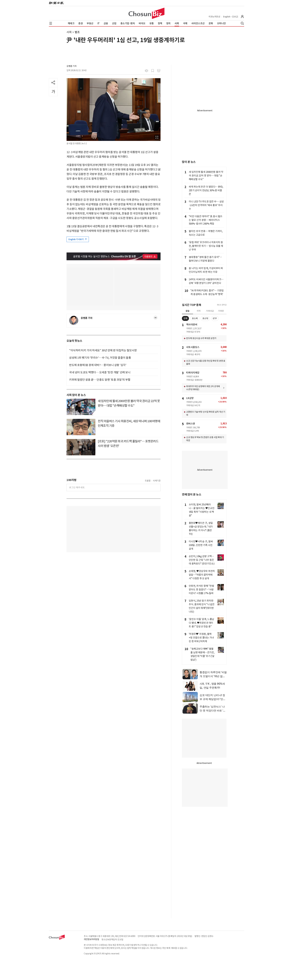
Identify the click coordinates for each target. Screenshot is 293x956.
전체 (185, 318)
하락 (199, 311)
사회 (69, 32)
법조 (77, 32)
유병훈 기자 (71, 66)
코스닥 (205, 318)
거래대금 (210, 311)
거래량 (221, 311)
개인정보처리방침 (91, 939)
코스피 (195, 318)
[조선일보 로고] (56, 3)
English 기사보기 (76, 239)
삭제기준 (157, 480)
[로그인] (242, 16)
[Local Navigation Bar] (50, 23)
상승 (188, 311)
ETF (215, 318)
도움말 (148, 480)
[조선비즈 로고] (146, 13)
